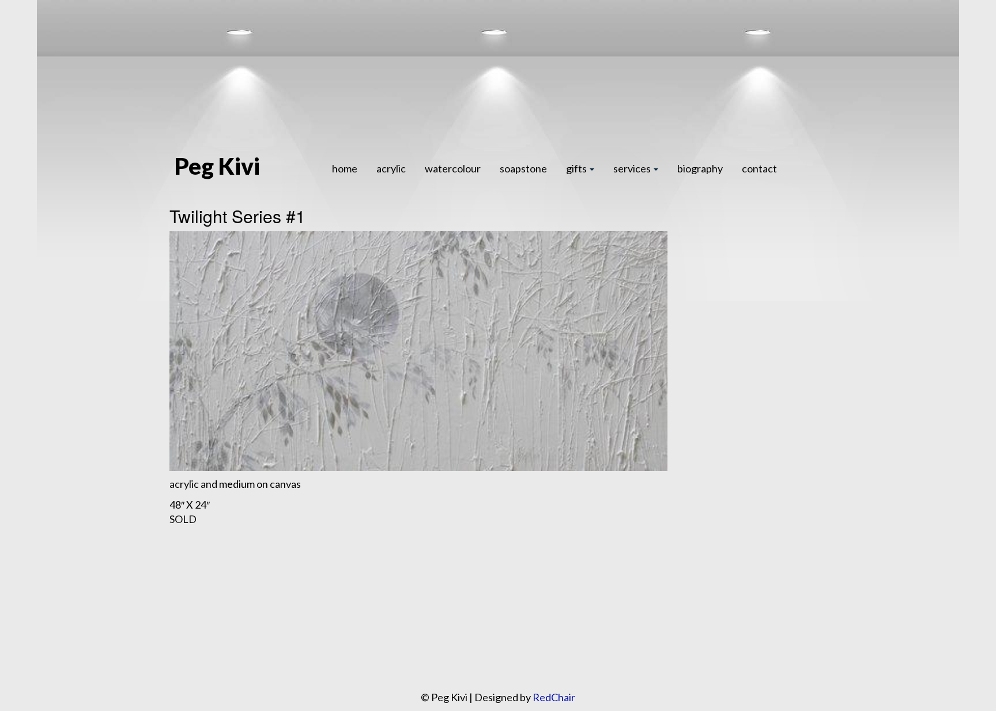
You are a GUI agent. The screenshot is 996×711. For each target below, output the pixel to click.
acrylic (391, 168)
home (344, 168)
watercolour (453, 168)
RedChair (554, 697)
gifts (577, 168)
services (632, 168)
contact (759, 168)
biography (700, 168)
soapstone (523, 168)
